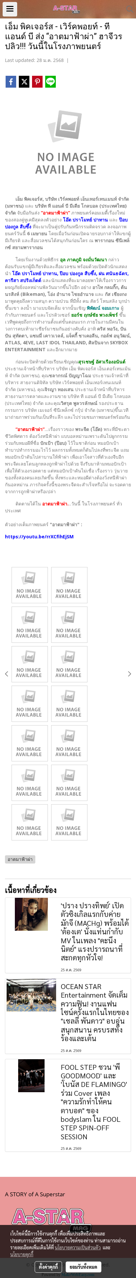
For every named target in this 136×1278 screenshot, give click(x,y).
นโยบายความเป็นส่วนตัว (78, 1247)
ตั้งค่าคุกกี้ (48, 1267)
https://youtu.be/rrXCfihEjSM (39, 536)
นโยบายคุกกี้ (21, 1254)
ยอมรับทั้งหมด (83, 1267)
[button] (127, 9)
